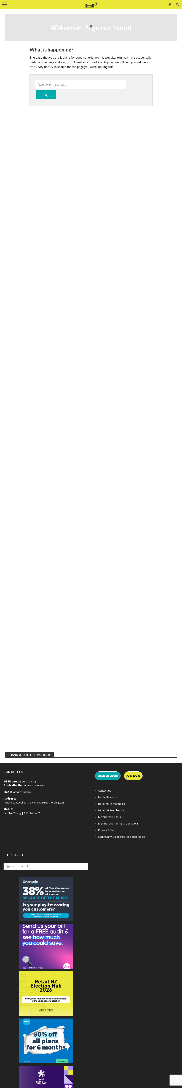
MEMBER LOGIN (107, 775)
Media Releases (108, 797)
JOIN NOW (133, 775)
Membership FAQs (109, 817)
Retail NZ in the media (111, 803)
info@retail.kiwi (22, 792)
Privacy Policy (106, 830)
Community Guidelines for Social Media (121, 836)
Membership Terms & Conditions (118, 823)
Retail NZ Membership (111, 810)
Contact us (104, 790)
